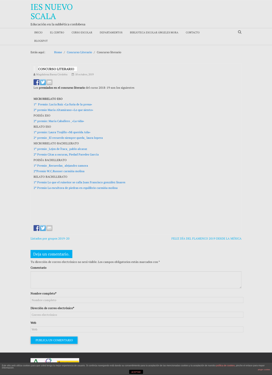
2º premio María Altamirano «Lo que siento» (63, 110)
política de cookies (225, 365)
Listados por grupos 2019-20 (50, 238)
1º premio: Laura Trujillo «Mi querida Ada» (61, 132)
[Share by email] (49, 82)
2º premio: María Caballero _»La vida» (58, 121)
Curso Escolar (82, 32)
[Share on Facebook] (36, 82)
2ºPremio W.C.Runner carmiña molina (58, 171)
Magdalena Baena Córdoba (51, 74)
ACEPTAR (136, 372)
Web (33, 323)
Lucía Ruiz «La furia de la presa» (70, 104)
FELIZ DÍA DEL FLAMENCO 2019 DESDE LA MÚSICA (206, 238)
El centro (57, 32)
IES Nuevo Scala (52, 11)
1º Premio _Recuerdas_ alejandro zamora (60, 165)
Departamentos (111, 32)
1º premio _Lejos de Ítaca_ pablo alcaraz (60, 149)
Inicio (38, 32)
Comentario (38, 268)
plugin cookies (264, 370)
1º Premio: (40, 104)
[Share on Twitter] (43, 82)
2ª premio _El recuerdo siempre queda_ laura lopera (68, 138)
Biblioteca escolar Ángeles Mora (154, 32)
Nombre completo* (43, 293)
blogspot (41, 40)
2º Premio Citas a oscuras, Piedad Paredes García (66, 154)
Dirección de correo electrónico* (52, 308)
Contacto (193, 32)
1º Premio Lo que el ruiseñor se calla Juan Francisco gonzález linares (79, 182)
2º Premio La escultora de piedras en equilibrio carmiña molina (75, 188)
